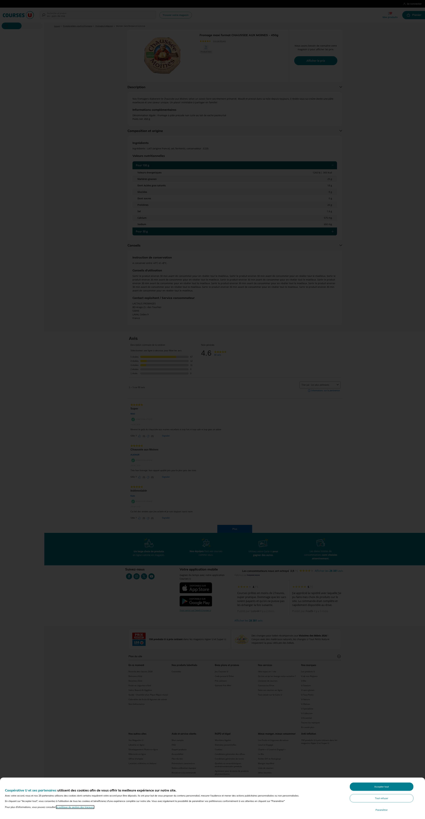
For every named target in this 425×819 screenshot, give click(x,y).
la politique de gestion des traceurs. (75, 807)
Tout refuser (381, 798)
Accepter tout (381, 786)
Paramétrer (382, 809)
